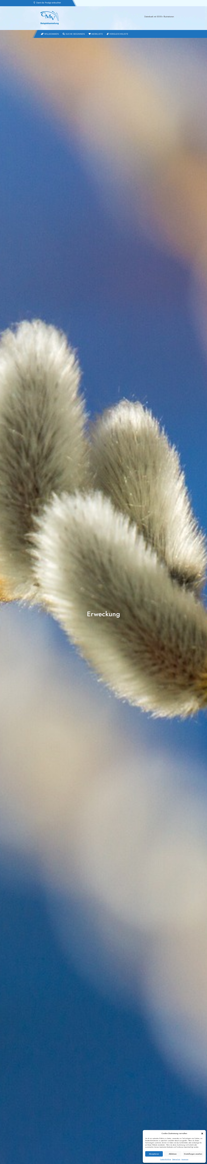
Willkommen (51, 34)
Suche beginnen (75, 34)
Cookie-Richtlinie (165, 1159)
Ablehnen (173, 1154)
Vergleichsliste (118, 34)
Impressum (184, 1159)
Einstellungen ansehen (193, 1154)
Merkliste (97, 34)
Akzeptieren (154, 1154)
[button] (202, 1133)
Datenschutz (176, 1159)
